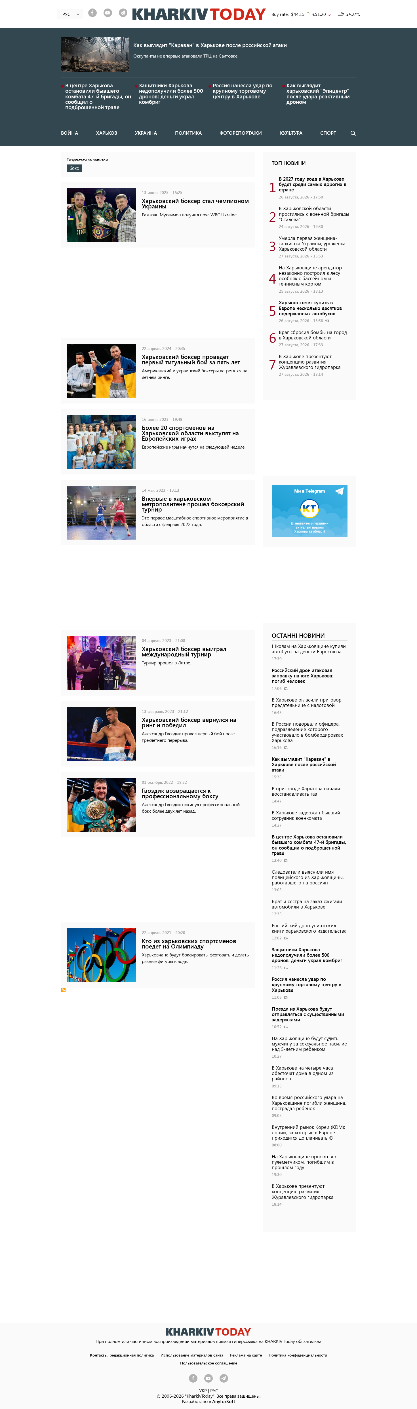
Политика (188, 133)
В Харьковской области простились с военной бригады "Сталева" (314, 213)
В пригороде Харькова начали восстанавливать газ (306, 791)
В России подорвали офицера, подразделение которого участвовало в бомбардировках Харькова (307, 732)
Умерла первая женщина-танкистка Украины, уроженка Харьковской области (312, 243)
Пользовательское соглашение (208, 1362)
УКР (203, 1390)
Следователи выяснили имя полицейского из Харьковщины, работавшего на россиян (308, 877)
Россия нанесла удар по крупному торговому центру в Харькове (242, 91)
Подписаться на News (63, 990)
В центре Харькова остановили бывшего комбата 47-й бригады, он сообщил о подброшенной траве (98, 96)
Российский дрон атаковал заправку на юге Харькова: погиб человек (302, 675)
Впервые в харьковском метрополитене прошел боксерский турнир (193, 504)
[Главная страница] (208, 1331)
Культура (291, 133)
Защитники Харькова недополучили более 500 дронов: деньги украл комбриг (171, 93)
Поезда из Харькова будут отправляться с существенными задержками (308, 1014)
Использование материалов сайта (192, 1354)
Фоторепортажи (241, 133)
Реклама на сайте (246, 1354)
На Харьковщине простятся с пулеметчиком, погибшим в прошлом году (304, 1161)
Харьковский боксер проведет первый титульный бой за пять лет (191, 359)
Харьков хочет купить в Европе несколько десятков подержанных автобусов (310, 307)
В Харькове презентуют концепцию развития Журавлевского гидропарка (310, 361)
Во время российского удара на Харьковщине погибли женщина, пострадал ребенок (309, 1102)
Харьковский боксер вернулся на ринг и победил (189, 722)
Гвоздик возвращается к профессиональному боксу (180, 793)
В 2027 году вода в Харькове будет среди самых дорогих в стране (312, 184)
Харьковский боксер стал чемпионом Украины (195, 203)
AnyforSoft (223, 1401)
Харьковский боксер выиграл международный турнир (184, 651)
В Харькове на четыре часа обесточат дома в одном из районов (303, 1072)
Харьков (106, 133)
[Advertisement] (158, 298)
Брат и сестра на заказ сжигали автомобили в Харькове (307, 904)
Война (69, 133)
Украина (146, 133)
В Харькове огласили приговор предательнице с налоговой (307, 702)
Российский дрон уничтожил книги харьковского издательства (309, 928)
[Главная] (199, 14)
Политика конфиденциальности (298, 1354)
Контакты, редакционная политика (122, 1354)
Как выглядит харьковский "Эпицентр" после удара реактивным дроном (318, 93)
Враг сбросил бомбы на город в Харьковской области (313, 335)
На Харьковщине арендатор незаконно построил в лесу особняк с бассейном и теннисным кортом (310, 275)
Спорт (328, 133)
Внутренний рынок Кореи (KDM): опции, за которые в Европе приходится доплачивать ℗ (308, 1132)
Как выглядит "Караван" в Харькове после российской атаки (210, 44)
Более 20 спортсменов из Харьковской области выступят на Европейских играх (190, 433)
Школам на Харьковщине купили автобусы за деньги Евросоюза (309, 648)
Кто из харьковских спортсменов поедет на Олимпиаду (189, 943)
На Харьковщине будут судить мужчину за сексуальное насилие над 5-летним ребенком (309, 1043)
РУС (214, 1390)
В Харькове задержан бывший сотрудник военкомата (306, 815)
